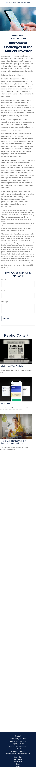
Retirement (18, 759)
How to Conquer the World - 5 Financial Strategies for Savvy (13, 442)
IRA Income (5, 403)
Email (3, 291)
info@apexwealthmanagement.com (18, 753)
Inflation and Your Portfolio (11, 366)
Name (3, 279)
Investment (18, 762)
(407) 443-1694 (21, 741)
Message (4, 302)
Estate (18, 764)
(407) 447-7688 (20, 739)
